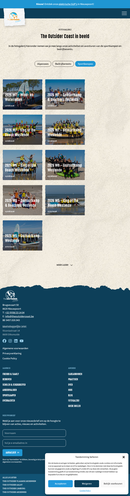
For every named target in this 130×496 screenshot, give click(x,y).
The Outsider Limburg (14, 488)
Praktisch (73, 379)
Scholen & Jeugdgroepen (14, 385)
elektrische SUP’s (68, 4)
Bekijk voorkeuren (113, 483)
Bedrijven (7, 379)
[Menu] (124, 13)
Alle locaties (9, 477)
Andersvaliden (10, 390)
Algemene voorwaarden (15, 348)
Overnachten (9, 400)
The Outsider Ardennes (14, 492)
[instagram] (10, 342)
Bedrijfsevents (63, 63)
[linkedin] (16, 342)
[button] (123, 457)
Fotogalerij (73, 400)
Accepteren (60, 483)
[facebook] (4, 342)
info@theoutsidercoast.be (19, 316)
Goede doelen (74, 406)
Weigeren (87, 483)
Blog (70, 395)
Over (70, 385)
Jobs (70, 390)
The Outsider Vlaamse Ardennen (19, 481)
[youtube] (21, 342)
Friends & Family (11, 374)
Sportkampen (85, 63)
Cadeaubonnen (75, 374)
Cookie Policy (85, 490)
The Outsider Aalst (13, 485)
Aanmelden (12, 452)
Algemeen (43, 63)
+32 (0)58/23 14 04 (14, 312)
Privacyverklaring (12, 353)
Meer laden (62, 265)
